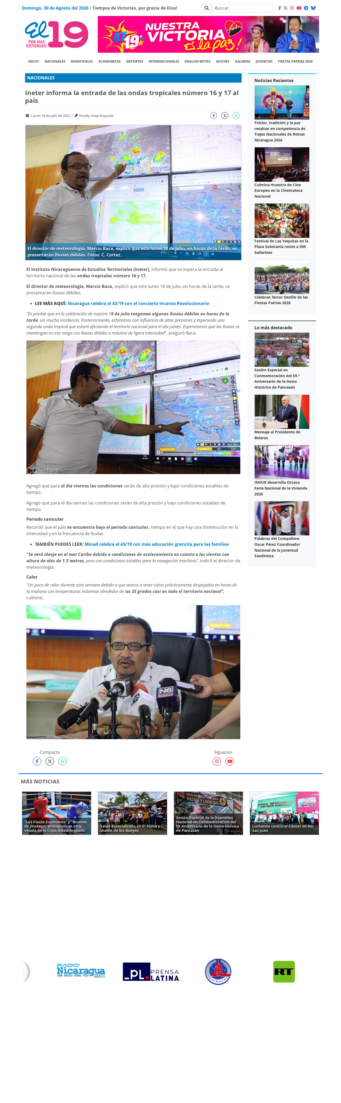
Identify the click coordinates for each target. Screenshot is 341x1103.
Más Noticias (40, 781)
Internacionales (164, 61)
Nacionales (55, 61)
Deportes (134, 61)
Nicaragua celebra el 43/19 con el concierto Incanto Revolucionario (138, 303)
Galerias (242, 61)
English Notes (197, 61)
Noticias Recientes (274, 80)
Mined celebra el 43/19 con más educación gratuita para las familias (157, 544)
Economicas (110, 61)
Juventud (264, 61)
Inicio (33, 61)
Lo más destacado (273, 328)
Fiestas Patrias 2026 (295, 61)
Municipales (82, 61)
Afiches (222, 61)
